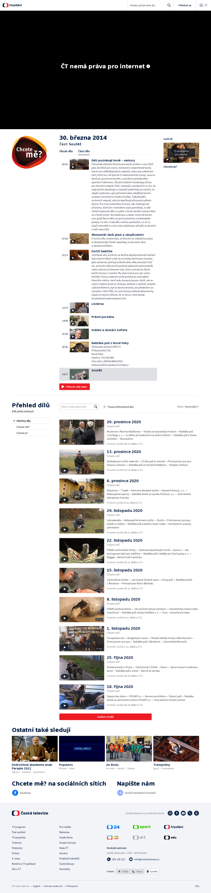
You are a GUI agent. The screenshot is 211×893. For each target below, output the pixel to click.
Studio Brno (66, 837)
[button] (80, 195)
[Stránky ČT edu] (170, 838)
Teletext (17, 842)
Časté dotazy (66, 863)
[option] (123, 871)
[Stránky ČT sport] (142, 828)
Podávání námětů (69, 858)
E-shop (16, 858)
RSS (197, 886)
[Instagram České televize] (170, 813)
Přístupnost (72, 886)
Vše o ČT (16, 869)
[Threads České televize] (196, 813)
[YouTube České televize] (183, 813)
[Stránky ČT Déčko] (113, 838)
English (36, 886)
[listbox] (137, 871)
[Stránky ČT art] (139, 838)
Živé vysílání (18, 832)
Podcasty (17, 848)
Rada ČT (64, 848)
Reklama (64, 832)
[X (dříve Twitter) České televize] (190, 813)
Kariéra (63, 853)
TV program (18, 826)
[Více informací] (148, 66)
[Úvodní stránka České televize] (30, 813)
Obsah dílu (66, 151)
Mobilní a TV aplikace (24, 863)
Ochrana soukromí (53, 886)
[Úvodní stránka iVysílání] (15, 5)
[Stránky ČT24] (113, 828)
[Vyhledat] (95, 406)
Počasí (15, 853)
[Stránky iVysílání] (173, 828)
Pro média (65, 826)
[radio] (31, 421)
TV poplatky (19, 837)
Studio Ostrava (67, 842)
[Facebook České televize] (176, 813)
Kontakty (64, 869)
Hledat (169, 5)
